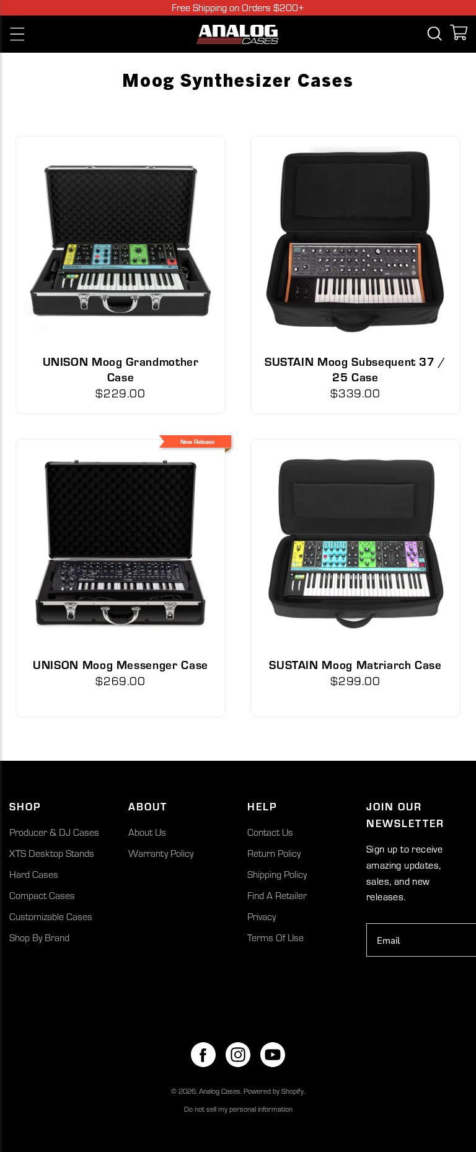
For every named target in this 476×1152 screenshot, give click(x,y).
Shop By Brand (39, 937)
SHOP (25, 806)
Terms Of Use (275, 937)
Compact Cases (42, 895)
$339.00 (355, 393)
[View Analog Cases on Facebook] (203, 1054)
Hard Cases (33, 874)
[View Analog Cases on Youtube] (272, 1054)
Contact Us (270, 832)
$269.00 (120, 680)
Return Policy (274, 853)
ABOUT (147, 806)
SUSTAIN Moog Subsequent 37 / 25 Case (355, 368)
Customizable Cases (50, 916)
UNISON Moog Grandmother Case (121, 368)
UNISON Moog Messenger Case (120, 664)
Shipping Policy (277, 874)
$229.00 (120, 393)
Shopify (292, 1091)
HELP (262, 806)
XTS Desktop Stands (51, 853)
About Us (147, 832)
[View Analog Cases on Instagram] (238, 1054)
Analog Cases (219, 1091)
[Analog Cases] (238, 34)
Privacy (261, 916)
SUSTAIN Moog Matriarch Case (355, 664)
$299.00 (355, 680)
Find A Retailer (277, 895)
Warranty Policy (160, 853)
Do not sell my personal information (238, 1109)
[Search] (435, 34)
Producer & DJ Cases (54, 832)
